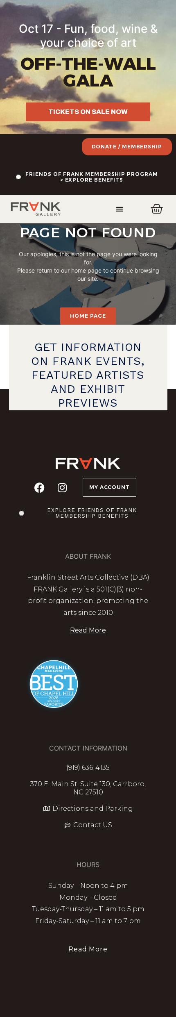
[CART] (157, 209)
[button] (119, 209)
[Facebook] (39, 487)
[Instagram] (62, 487)
